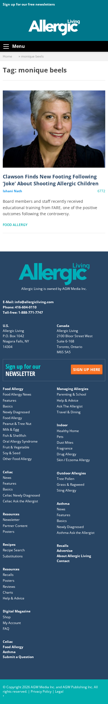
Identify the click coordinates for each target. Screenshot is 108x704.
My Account (12, 622)
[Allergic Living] (54, 27)
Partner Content (15, 525)
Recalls (8, 574)
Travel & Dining (69, 412)
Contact (63, 560)
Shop (7, 617)
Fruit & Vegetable (16, 447)
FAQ (6, 628)
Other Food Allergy (17, 458)
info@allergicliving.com (34, 302)
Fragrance (65, 448)
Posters (8, 531)
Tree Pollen (65, 478)
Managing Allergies (72, 388)
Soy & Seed (11, 453)
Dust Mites (65, 442)
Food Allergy (15, 224)
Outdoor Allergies (71, 473)
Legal (59, 691)
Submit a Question (18, 656)
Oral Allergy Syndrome (20, 441)
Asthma (63, 503)
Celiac (8, 472)
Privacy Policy (41, 691)
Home (7, 56)
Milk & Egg (11, 429)
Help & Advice (67, 400)
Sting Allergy (66, 490)
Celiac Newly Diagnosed (21, 495)
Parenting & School (71, 394)
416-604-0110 (26, 307)
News (7, 477)
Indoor (62, 425)
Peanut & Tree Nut (17, 423)
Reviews (9, 586)
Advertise (65, 550)
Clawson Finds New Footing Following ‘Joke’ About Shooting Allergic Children (54, 129)
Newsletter (11, 519)
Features (9, 400)
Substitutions (13, 556)
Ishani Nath (12, 191)
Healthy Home (68, 430)
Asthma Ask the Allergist (75, 532)
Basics (8, 406)
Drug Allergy (66, 454)
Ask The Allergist (70, 406)
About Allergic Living (74, 556)
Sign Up (86, 369)
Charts (8, 592)
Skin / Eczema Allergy (73, 460)
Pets (60, 436)
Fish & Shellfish (14, 435)
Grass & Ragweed (70, 484)
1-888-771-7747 (30, 312)
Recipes (9, 544)
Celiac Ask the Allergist (20, 501)
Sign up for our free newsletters (29, 4)
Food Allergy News (17, 394)
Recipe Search (14, 550)
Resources (11, 514)
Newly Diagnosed (16, 412)
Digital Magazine (16, 611)
